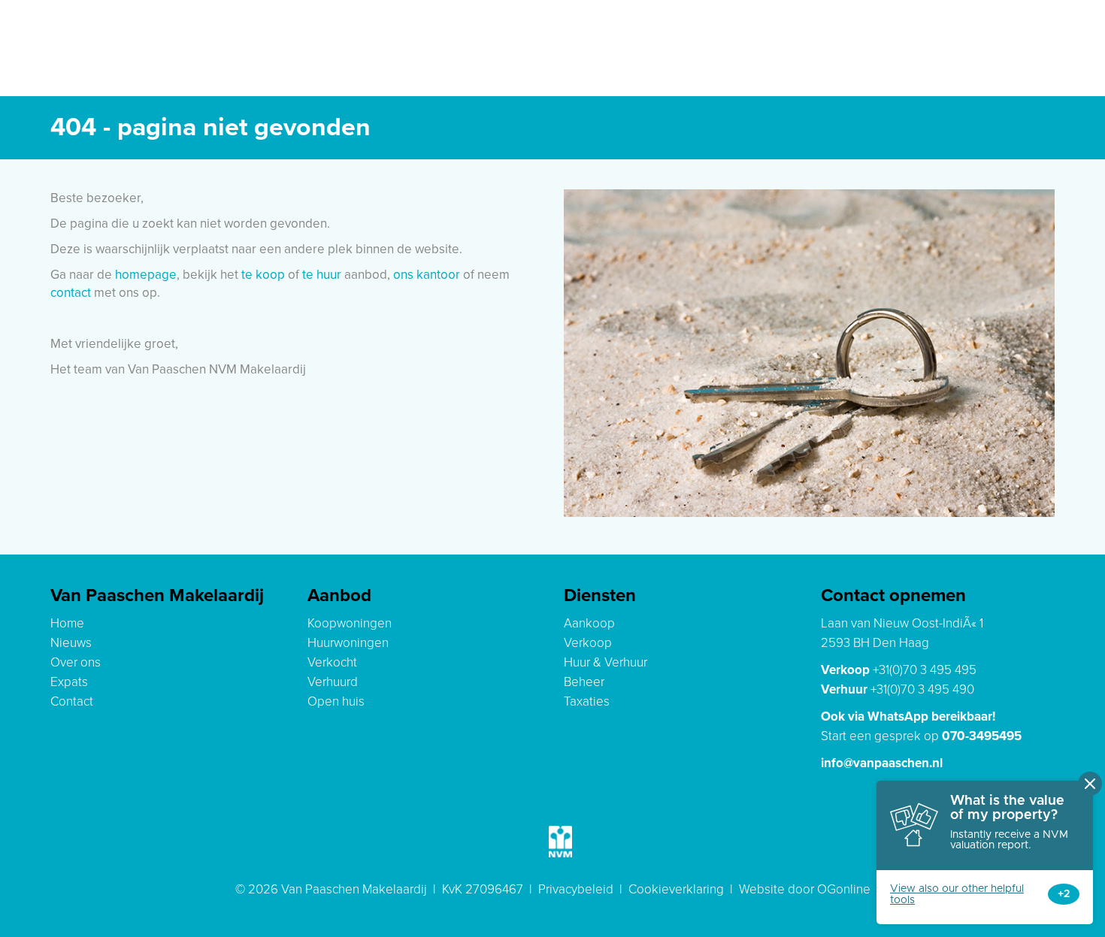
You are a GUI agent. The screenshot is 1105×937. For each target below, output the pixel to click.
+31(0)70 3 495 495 (924, 670)
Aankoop (589, 623)
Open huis (336, 701)
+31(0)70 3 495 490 (922, 689)
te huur (321, 275)
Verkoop (588, 643)
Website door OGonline (804, 889)
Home (67, 623)
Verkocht (332, 662)
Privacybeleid (575, 889)
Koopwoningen (349, 623)
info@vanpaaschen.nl (882, 763)
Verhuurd (332, 682)
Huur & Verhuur (605, 662)
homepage (146, 275)
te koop (263, 275)
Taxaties (587, 701)
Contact (71, 701)
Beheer (584, 682)
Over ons (75, 662)
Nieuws (71, 643)
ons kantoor (426, 275)
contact (70, 293)
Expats (69, 682)
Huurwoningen (348, 643)
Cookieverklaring (676, 889)
